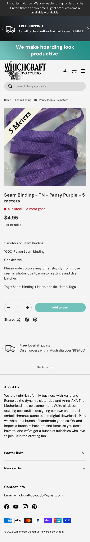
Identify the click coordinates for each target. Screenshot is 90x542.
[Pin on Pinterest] (35, 319)
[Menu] (83, 71)
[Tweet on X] (18, 319)
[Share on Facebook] (27, 319)
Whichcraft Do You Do (27, 531)
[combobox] (45, 86)
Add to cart (60, 307)
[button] (74, 71)
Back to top (45, 367)
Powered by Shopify (52, 531)
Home (7, 100)
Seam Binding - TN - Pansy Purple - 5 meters (41, 100)
